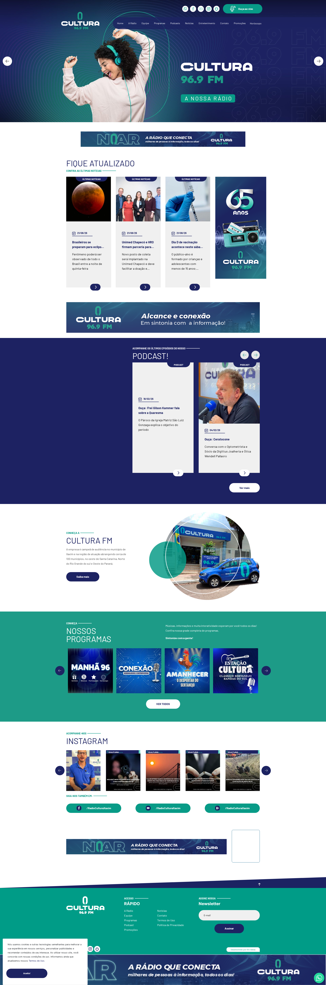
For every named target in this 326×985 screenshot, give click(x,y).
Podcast (129, 925)
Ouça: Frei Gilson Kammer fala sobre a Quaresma (159, 410)
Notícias (189, 23)
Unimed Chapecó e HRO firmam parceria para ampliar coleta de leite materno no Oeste (138, 244)
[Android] (216, 9)
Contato (224, 23)
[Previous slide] (60, 670)
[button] (242, 8)
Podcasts (175, 23)
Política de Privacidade (170, 925)
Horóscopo (255, 23)
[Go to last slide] (7, 61)
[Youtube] (201, 9)
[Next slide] (318, 61)
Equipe (145, 23)
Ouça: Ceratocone (217, 439)
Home (120, 23)
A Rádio (132, 23)
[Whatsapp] (185, 9)
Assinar (229, 928)
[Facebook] (193, 9)
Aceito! (26, 973)
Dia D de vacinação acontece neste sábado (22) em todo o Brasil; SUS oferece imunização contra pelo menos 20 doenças (187, 244)
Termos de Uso (36, 961)
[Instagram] (209, 9)
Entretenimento (207, 23)
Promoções (240, 23)
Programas (159, 23)
